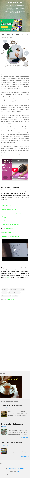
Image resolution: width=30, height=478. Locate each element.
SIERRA (8, 277)
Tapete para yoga (6, 205)
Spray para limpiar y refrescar (10, 217)
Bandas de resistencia (8, 220)
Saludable (15, 296)
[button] (28, 35)
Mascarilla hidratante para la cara (10, 236)
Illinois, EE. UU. (10, 299)
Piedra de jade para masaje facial (10, 224)
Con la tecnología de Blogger (16, 468)
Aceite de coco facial (7, 228)
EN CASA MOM (15, 3)
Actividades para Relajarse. (17, 289)
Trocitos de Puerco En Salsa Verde (12, 405)
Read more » (25, 419)
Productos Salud (6, 296)
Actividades (5, 289)
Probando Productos (14, 292)
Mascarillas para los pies (8, 232)
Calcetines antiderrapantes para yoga (12, 213)
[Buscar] (28, 3)
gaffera (18, 471)
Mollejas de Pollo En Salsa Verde (12, 424)
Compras (4, 292)
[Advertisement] (15, 353)
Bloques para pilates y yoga (9, 209)
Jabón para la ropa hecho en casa (12, 443)
